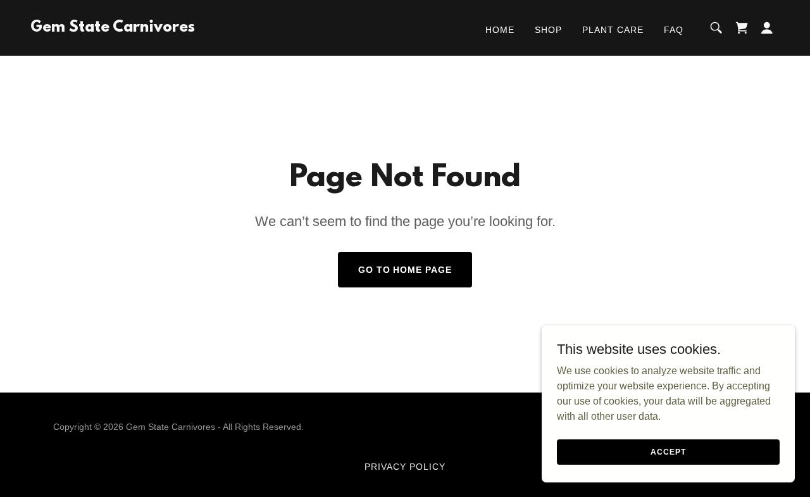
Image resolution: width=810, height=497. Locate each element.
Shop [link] (548, 30)
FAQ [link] (673, 30)
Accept (668, 451)
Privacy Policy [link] (405, 467)
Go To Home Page (405, 270)
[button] (767, 28)
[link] (112, 28)
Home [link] (499, 30)
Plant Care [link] (613, 30)
